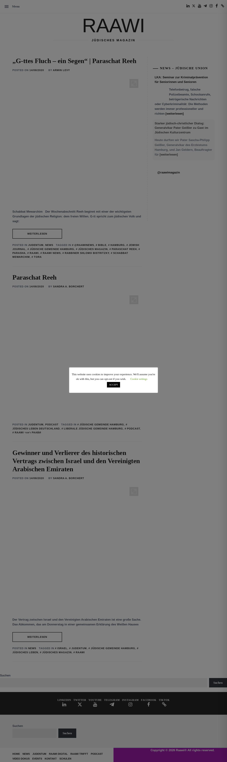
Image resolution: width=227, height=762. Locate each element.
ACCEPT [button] (113, 384)
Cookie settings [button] (138, 379)
